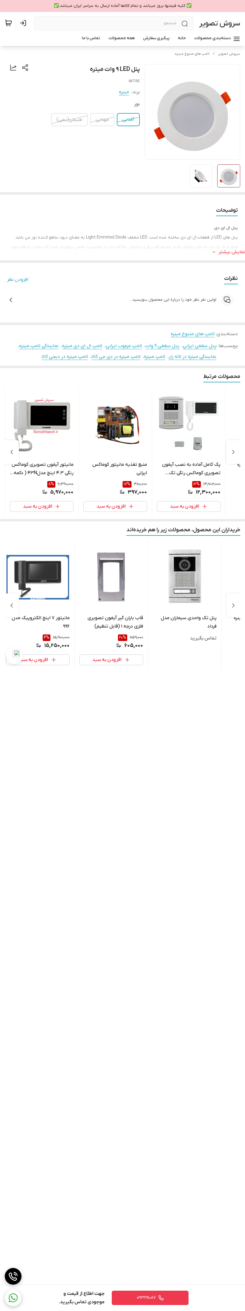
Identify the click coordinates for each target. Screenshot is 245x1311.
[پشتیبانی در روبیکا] (14, 655)
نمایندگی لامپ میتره (39, 346)
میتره (124, 92)
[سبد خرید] (8, 23)
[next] (11, 452)
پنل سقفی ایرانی (199, 346)
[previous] (233, 452)
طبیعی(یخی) (69, 120)
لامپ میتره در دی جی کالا (115, 357)
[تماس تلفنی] (13, 1276)
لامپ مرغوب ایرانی (124, 346)
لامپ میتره (154, 357)
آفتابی (128, 120)
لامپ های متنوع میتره (192, 53)
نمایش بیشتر (232, 252)
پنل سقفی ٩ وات (162, 346)
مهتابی (102, 120)
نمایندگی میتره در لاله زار (192, 357)
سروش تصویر (219, 23)
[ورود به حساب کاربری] (24, 23)
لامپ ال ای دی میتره (82, 346)
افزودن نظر (17, 280)
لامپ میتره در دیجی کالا (65, 357)
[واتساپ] (13, 1297)
